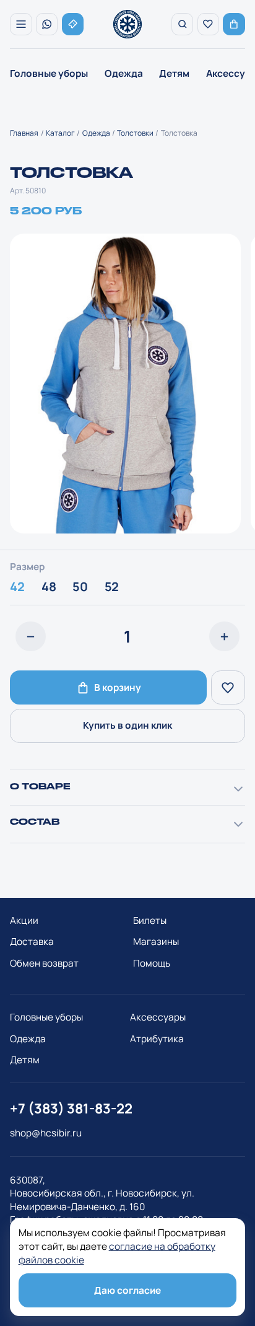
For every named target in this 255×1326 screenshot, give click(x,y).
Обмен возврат (44, 969)
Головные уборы (49, 73)
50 (80, 592)
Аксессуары (158, 1023)
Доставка (32, 947)
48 (48, 592)
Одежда (124, 73)
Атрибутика (157, 1045)
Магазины (156, 947)
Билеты (149, 926)
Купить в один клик (127, 731)
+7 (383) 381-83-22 (71, 1114)
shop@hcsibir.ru (46, 1139)
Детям (174, 73)
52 (112, 592)
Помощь (151, 969)
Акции (24, 926)
